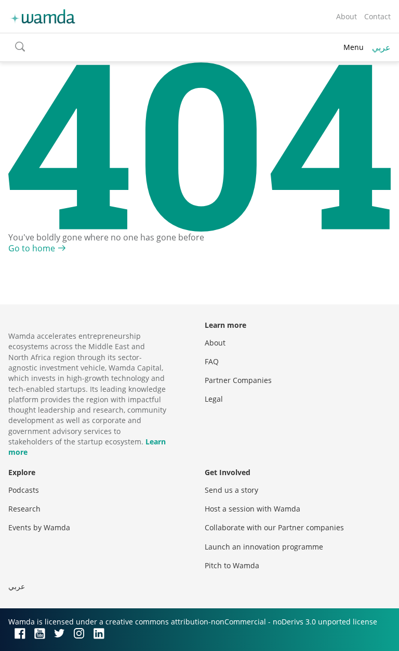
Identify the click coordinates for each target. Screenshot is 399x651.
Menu (353, 47)
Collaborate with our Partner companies (274, 527)
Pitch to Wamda (232, 565)
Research (24, 509)
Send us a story (231, 490)
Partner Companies (238, 380)
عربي (381, 47)
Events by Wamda (39, 527)
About (346, 16)
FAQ (212, 361)
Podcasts (23, 490)
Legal (214, 399)
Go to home (31, 248)
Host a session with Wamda (252, 509)
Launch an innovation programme (264, 547)
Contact (377, 16)
